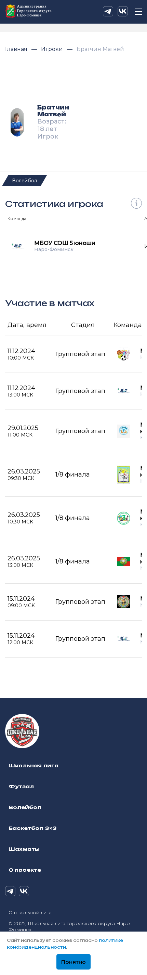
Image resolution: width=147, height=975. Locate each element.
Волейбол (24, 181)
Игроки (52, 49)
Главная (17, 49)
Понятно (73, 962)
